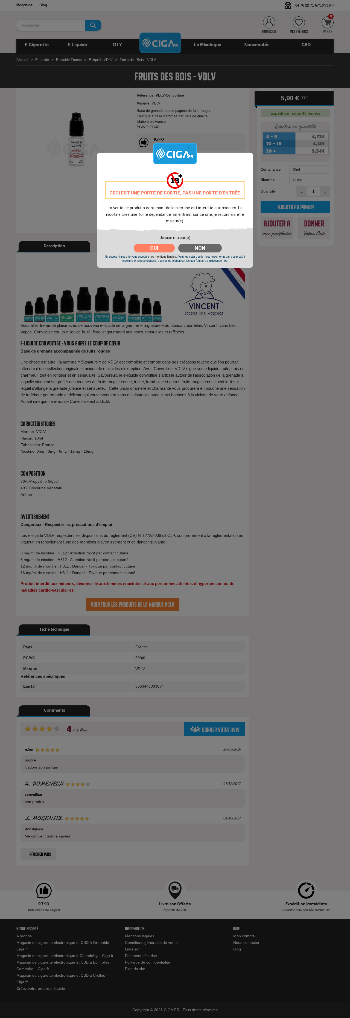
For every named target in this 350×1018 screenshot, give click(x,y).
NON (200, 248)
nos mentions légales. (163, 256)
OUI (154, 248)
